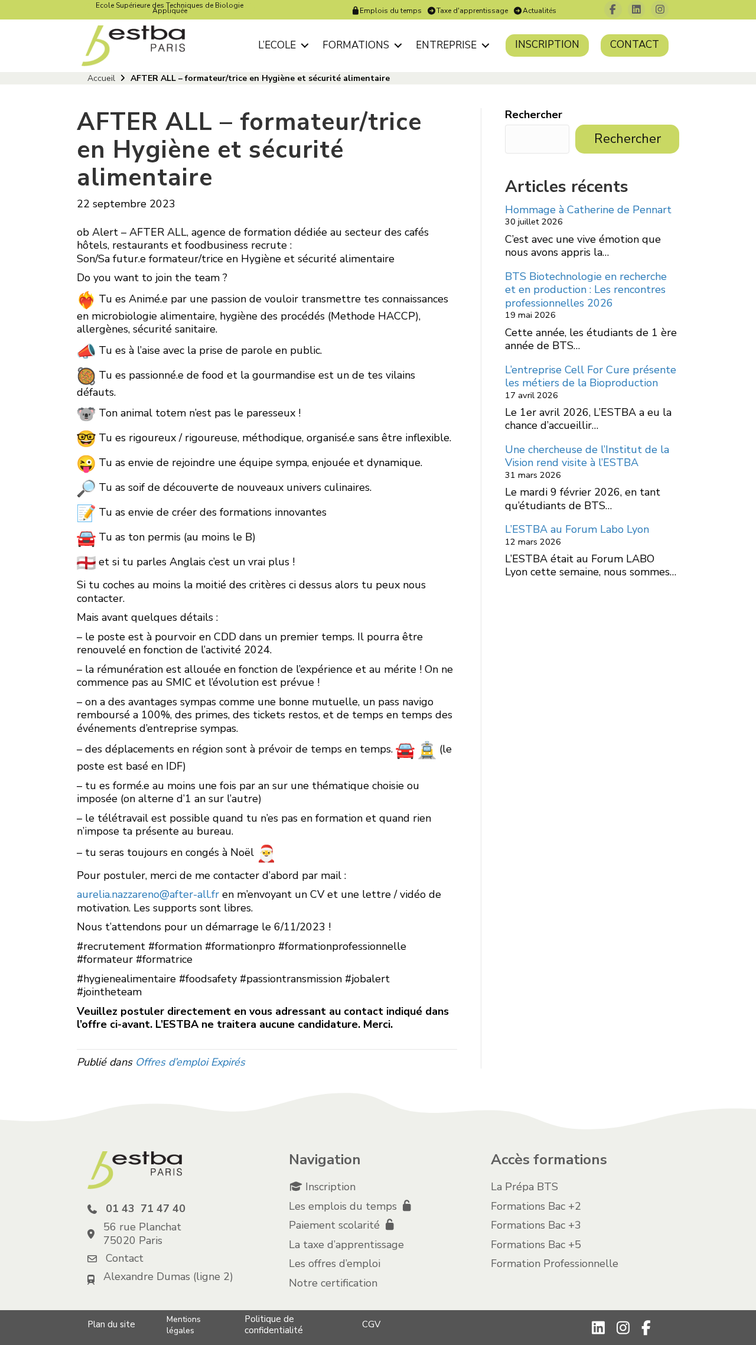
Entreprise (446, 45)
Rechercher (533, 115)
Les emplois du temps (344, 1206)
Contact (634, 44)
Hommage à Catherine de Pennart (588, 210)
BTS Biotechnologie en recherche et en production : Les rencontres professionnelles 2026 (586, 289)
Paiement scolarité (336, 1225)
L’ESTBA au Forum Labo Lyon (577, 529)
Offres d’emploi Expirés (190, 1062)
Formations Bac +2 (536, 1206)
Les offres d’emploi (334, 1263)
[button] (304, 45)
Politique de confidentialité (274, 1324)
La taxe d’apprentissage (346, 1244)
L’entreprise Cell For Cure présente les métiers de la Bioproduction (590, 376)
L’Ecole (277, 45)
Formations (355, 45)
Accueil (101, 78)
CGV (371, 1324)
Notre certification (333, 1283)
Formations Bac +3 (536, 1225)
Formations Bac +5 (536, 1244)
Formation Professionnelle (554, 1263)
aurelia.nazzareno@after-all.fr (148, 894)
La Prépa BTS (524, 1187)
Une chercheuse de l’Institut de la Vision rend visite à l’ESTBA (587, 456)
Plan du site (111, 1324)
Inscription (547, 44)
